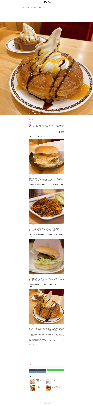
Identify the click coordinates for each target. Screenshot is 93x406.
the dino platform (47, 403)
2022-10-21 (31, 119)
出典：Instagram (90, 114)
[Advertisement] (46, 15)
